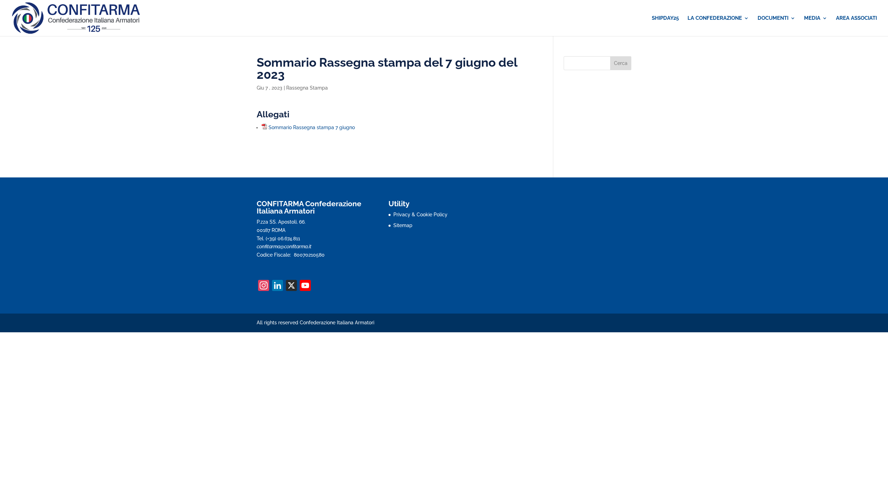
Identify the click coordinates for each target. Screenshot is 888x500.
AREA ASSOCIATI (856, 18)
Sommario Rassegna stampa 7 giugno (311, 127)
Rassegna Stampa (307, 88)
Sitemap (402, 225)
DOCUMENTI (773, 18)
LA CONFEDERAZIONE (715, 18)
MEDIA (812, 18)
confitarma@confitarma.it (284, 246)
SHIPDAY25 (665, 18)
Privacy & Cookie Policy (420, 214)
